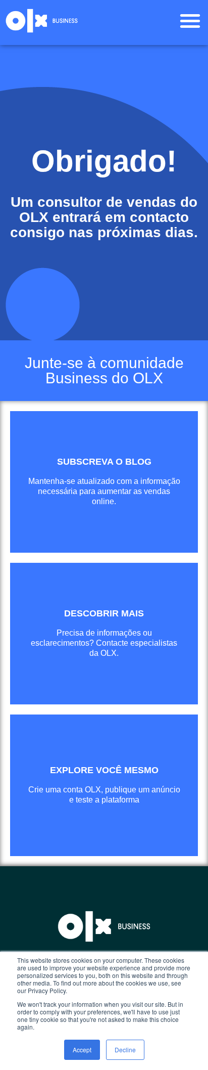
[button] (190, 20)
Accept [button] (82, 1049)
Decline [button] (125, 1049)
